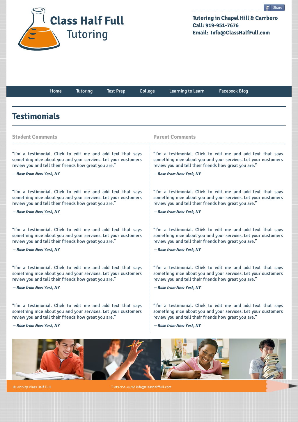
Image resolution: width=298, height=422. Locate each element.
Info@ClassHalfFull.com (240, 32)
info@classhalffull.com (153, 387)
